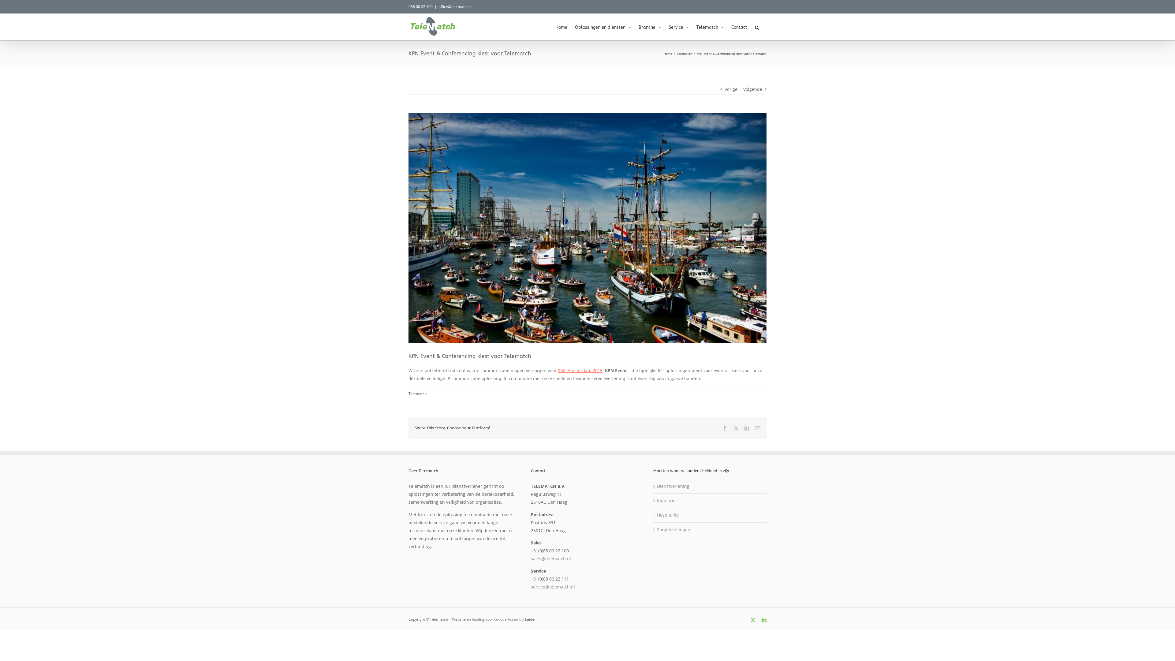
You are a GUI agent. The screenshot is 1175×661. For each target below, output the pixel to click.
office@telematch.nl (455, 6)
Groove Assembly (509, 619)
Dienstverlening (673, 486)
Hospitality (668, 515)
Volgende (752, 89)
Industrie (666, 500)
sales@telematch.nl (551, 559)
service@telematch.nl (553, 587)
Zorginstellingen (673, 529)
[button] (757, 27)
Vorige (731, 89)
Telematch (417, 393)
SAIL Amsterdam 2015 (580, 370)
